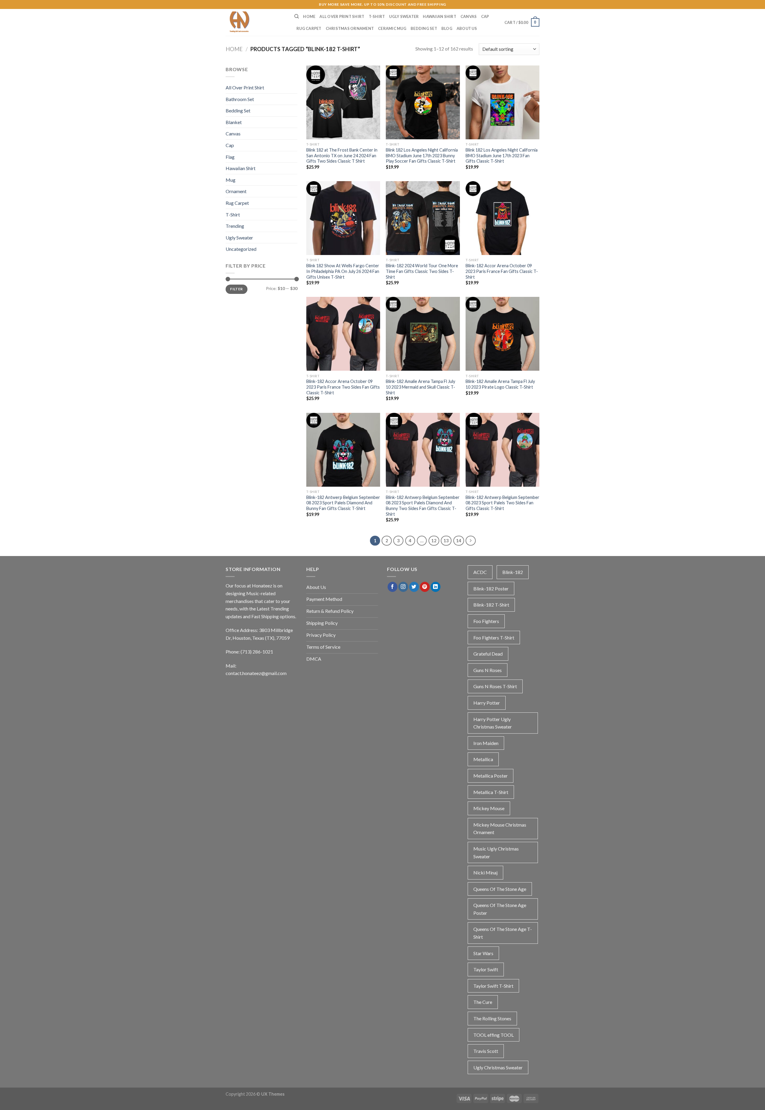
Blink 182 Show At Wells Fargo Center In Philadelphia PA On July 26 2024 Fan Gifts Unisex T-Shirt (342, 271)
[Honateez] (255, 22)
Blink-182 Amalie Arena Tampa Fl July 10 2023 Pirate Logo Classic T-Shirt (500, 384)
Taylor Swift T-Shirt (493, 986)
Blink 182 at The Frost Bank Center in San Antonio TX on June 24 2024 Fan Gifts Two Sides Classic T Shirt (341, 155)
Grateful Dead (488, 653)
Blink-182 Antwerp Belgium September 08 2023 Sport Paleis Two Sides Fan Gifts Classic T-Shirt (502, 503)
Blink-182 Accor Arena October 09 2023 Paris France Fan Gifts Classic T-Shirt (502, 271)
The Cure (482, 1002)
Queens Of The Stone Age (499, 889)
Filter (236, 289)
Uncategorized (241, 249)
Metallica (483, 759)
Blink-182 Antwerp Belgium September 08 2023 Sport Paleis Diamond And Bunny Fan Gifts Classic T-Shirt (343, 503)
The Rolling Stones (492, 1018)
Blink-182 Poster (491, 588)
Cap (485, 16)
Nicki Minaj (485, 872)
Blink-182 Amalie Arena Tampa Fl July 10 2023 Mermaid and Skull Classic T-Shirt (420, 387)
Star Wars (483, 953)
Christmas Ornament (350, 28)
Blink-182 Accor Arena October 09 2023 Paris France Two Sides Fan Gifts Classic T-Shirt (343, 387)
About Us (467, 28)
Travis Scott (485, 1051)
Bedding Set (424, 28)
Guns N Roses (487, 670)
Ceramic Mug (392, 28)
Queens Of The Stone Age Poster (499, 909)
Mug (230, 180)
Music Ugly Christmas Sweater (496, 852)
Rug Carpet (309, 28)
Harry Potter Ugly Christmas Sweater (492, 723)
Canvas (468, 16)
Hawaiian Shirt (439, 16)
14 (458, 540)
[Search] (296, 16)
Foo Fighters (486, 621)
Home (309, 16)
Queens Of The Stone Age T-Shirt (502, 933)
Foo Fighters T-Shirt (493, 637)
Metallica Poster (490, 775)
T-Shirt (377, 16)
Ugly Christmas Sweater (498, 1067)
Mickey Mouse (488, 808)
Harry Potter (486, 703)
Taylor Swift (485, 969)
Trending (235, 226)
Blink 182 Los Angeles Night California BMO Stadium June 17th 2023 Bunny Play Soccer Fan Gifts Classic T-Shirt (422, 155)
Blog (446, 28)
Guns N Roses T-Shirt (495, 686)
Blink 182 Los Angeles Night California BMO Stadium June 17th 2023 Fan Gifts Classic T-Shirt (502, 155)
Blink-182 (512, 572)
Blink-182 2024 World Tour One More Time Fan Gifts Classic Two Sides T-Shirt (422, 271)
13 (446, 540)
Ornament (236, 191)
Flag (230, 157)
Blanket (234, 122)
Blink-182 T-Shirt (491, 604)
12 (434, 540)
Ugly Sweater (404, 16)
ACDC (480, 572)
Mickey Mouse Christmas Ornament (499, 828)
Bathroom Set (240, 99)
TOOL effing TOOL (493, 1035)
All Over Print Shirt (341, 16)
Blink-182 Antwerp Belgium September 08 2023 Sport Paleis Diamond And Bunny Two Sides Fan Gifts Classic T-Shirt (423, 506)
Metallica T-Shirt (490, 792)
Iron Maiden (485, 743)
